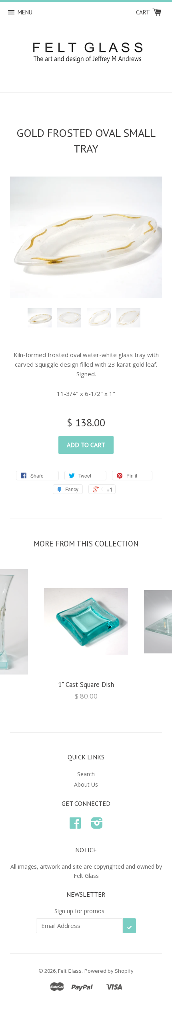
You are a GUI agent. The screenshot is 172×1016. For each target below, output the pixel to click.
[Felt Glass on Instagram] (97, 825)
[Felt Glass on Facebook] (75, 825)
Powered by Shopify (109, 970)
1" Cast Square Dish (86, 684)
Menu (25, 12)
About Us (86, 784)
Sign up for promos (79, 911)
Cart (143, 12)
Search (86, 774)
